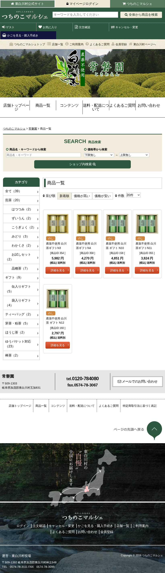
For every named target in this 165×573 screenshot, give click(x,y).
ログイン (22, 526)
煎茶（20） (13, 200)
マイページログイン (83, 3)
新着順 (64, 196)
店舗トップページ (16, 107)
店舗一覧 (57, 44)
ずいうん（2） (19, 218)
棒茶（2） (12, 355)
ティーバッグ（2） (19, 314)
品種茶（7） (17, 268)
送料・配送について (96, 107)
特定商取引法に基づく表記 (140, 405)
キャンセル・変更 (127, 27)
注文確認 (84, 27)
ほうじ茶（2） (15, 332)
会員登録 (121, 44)
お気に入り (50, 27)
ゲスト (10, 27)
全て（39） (13, 191)
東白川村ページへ (144, 44)
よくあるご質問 (99, 44)
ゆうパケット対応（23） (18, 344)
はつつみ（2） (19, 209)
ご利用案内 (76, 44)
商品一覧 (42, 105)
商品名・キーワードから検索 (27, 149)
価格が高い (82, 196)
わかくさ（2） (19, 245)
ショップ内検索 (80, 164)
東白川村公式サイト (29, 3)
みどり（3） (17, 236)
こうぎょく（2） (20, 227)
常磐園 (33, 128)
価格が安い (103, 196)
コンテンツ (69, 105)
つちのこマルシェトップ (29, 44)
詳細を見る (58, 270)
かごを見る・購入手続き (22, 35)
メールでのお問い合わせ (139, 381)
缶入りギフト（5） (18, 289)
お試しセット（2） (18, 257)
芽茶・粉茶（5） (17, 323)
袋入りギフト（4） (18, 303)
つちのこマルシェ (139, 3)
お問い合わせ (149, 105)
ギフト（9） (14, 277)
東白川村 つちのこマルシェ (25, 15)
